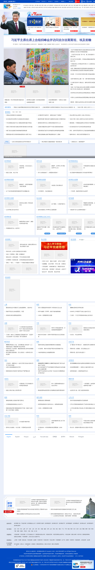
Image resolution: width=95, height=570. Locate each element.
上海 (33, 537)
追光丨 (8, 254)
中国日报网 (29, 548)
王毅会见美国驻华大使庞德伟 (14, 115)
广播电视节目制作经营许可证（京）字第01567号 (60, 568)
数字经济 (41, 7)
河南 (54, 537)
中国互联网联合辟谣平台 (58, 542)
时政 (33, 5)
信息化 (37, 7)
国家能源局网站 (86, 542)
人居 (38, 387)
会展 (68, 7)
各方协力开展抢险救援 (81, 51)
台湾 (48, 5)
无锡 (32, 539)
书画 (74, 5)
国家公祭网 (73, 542)
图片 (87, 5)
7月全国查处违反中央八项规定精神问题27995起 (19, 122)
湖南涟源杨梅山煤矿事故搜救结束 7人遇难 (49, 134)
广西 (66, 537)
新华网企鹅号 (17, 534)
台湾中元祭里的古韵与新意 (19, 251)
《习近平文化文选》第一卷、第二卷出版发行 (82, 54)
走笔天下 (64, 269)
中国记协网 (67, 542)
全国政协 (33, 552)
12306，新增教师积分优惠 (45, 315)
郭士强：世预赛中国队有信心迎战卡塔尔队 (81, 436)
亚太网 (87, 7)
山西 (24, 537)
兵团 (29, 539)
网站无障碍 (71, 1)
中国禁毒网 (24, 545)
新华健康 (71, 198)
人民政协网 (83, 548)
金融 (25, 7)
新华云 (59, 564)
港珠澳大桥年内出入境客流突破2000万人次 (49, 122)
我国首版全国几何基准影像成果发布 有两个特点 (18, 134)
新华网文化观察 (73, 179)
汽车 (27, 7)
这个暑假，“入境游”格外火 (58, 203)
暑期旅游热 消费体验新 (44, 409)
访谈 (82, 5)
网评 (43, 5)
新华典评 (52, 269)
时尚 (75, 7)
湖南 (60, 537)
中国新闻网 (77, 548)
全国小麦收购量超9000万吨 (13, 375)
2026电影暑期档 (40, 99)
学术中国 (45, 7)
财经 (40, 5)
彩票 (70, 7)
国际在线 (24, 548)
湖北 (57, 537)
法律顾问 (45, 564)
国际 (38, 5)
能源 (65, 7)
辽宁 (27, 537)
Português (81, 445)
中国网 (19, 548)
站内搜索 (90, 1)
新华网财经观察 (9, 179)
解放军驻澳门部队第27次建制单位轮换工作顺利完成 (51, 119)
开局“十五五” (45, 261)
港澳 (45, 5)
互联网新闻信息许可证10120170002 (21, 568)
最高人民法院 (48, 552)
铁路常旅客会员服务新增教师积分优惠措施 (49, 353)
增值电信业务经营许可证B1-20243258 (39, 568)
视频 (85, 5)
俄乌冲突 (50, 271)
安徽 (42, 537)
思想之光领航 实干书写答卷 (52, 27)
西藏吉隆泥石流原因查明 (80, 68)
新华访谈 (39, 161)
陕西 (86, 537)
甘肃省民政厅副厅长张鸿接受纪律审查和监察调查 (51, 130)
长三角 (35, 539)
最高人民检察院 (55, 552)
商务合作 (49, 564)
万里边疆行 (45, 266)
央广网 (63, 548)
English (9, 445)
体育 (69, 5)
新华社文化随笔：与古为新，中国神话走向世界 (18, 436)
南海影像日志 (52, 266)
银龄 (53, 7)
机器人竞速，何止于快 (12, 172)
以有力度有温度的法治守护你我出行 (21, 141)
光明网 (67, 548)
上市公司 (91, 7)
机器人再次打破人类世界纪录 (13, 398)
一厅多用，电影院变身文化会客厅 (79, 191)
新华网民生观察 (9, 198)
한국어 (63, 445)
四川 (74, 537)
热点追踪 (39, 198)
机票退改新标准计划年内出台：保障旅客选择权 (50, 412)
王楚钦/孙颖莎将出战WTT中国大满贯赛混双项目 (50, 126)
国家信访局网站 (17, 545)
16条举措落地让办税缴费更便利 (46, 361)
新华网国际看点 (73, 161)
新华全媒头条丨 (24, 244)
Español (17, 445)
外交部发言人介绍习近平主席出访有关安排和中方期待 (75, 44)
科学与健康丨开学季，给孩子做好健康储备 (49, 311)
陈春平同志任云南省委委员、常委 (15, 311)
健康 (77, 5)
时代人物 (57, 263)
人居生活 (33, 7)
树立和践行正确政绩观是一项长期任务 (52, 141)
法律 (92, 5)
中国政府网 (16, 542)
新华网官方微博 (40, 531)
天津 (18, 537)
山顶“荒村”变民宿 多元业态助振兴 (13, 156)
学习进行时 (26, 5)
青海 (92, 537)
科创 (64, 5)
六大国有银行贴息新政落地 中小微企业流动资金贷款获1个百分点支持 (26, 337)
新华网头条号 (83, 531)
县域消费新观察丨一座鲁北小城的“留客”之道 (81, 375)
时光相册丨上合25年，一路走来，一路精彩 (20, 83)
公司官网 (15, 6)
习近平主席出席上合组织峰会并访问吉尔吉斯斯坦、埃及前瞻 (51, 39)
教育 (59, 5)
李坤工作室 (47, 233)
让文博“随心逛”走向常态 (12, 209)
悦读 (77, 7)
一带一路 (83, 7)
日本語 (55, 445)
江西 (48, 537)
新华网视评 (7, 161)
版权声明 (40, 564)
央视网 (34, 548)
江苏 (36, 537)
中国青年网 (39, 548)
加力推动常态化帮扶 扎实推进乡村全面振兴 (17, 119)
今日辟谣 (40, 357)
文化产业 (71, 350)
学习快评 (39, 31)
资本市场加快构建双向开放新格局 (79, 409)
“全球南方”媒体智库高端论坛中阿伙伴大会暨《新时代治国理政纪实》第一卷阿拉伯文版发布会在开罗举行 (39, 511)
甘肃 (89, 537)
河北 (21, 537)
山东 (51, 537)
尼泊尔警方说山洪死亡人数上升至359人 (80, 115)
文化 (72, 5)
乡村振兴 (50, 7)
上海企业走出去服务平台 (34, 545)
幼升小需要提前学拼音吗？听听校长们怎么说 (50, 307)
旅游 (63, 7)
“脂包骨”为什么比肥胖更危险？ (78, 209)
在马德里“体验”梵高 (24, 430)
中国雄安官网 (49, 542)
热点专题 (43, 239)
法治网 (88, 548)
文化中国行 (51, 263)
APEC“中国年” (62, 261)
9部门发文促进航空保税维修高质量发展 (16, 130)
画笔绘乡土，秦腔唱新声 (78, 141)
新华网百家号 (90, 531)
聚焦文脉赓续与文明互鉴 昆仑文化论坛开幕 (28, 522)
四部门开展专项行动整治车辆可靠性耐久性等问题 (19, 126)
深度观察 (7, 239)
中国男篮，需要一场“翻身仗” (17, 254)
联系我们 (31, 564)
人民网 (15, 548)
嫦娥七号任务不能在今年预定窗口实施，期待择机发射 (74, 228)
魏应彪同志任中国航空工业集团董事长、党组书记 (19, 307)
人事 (35, 5)
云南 (80, 537)
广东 (63, 537)
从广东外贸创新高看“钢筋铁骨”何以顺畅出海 (17, 191)
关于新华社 (37, 1)
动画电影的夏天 (31, 102)
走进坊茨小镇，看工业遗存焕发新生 (79, 398)
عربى (34, 445)
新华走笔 (58, 269)
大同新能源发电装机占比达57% (14, 412)
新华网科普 (7, 216)
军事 (80, 5)
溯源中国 (57, 7)
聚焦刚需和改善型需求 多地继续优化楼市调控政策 (51, 398)
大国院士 (63, 263)
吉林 (30, 537)
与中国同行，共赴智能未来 (45, 191)
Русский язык (44, 445)
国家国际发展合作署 (40, 542)
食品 (29, 7)
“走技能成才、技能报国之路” (88, 27)
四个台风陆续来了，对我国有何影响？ (48, 172)
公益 (80, 7)
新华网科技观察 (41, 179)
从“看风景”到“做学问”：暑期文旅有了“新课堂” (50, 115)
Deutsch (72, 445)
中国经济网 (46, 548)
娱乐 (72, 7)
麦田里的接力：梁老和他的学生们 (79, 379)
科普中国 (79, 542)
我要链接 (36, 564)
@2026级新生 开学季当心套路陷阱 (47, 209)
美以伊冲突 (57, 271)
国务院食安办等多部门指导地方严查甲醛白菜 (18, 379)
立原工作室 (79, 233)
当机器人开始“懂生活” (57, 185)
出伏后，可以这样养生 (76, 343)
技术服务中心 (55, 564)
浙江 (39, 537)
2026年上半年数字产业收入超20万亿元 (80, 311)
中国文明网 (22, 542)
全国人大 (22, 552)
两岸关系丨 (9, 251)
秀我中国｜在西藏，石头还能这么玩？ (80, 357)
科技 (62, 5)
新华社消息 (45, 269)
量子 (67, 5)
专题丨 (72, 68)
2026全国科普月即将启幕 (76, 307)
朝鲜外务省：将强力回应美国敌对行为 (80, 134)
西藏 (83, 537)
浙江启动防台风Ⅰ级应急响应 (82, 89)
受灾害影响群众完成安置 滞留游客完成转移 (82, 70)
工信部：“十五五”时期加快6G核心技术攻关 (81, 315)
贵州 (77, 537)
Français (26, 445)
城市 (60, 7)
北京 (15, 537)
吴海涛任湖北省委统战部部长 (13, 315)
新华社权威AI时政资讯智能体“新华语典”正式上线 (63, 517)
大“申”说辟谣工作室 (61, 233)
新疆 (18, 539)
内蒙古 (21, 539)
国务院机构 (27, 552)
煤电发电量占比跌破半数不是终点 (15, 409)
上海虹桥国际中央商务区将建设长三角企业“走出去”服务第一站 (58, 107)
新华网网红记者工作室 (43, 216)
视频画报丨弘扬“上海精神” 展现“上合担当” (49, 44)
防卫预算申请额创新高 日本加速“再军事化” (81, 172)
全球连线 (56, 5)
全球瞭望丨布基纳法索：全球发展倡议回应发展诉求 (20, 259)
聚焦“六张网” (53, 261)
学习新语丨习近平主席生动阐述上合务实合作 (25, 44)
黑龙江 (25, 539)
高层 (30, 5)
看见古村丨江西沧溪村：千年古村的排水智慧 (18, 257)
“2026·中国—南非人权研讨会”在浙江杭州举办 (82, 119)
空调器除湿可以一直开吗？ (13, 228)
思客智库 (51, 5)
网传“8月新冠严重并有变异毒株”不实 (53, 357)
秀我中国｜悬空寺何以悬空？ (78, 361)
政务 (90, 5)
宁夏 (15, 539)
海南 (69, 537)
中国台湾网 (52, 548)
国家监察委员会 (40, 552)
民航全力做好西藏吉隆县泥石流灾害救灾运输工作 (27, 107)
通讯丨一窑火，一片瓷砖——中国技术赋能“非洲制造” (20, 262)
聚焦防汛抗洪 (61, 266)
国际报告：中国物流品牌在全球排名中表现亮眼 (82, 122)
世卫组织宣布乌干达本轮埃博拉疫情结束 (80, 126)
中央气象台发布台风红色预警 (82, 87)
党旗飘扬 (44, 263)
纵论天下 (44, 271)
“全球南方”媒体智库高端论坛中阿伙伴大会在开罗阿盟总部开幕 (74, 510)
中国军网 (72, 548)
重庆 (72, 537)
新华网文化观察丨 (31, 99)
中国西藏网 (58, 548)
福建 (45, 537)
